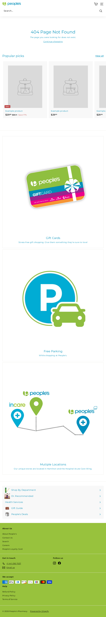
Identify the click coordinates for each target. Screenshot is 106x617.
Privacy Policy (8, 595)
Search (5, 541)
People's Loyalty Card (12, 549)
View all (99, 56)
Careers (5, 545)
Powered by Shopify (39, 611)
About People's (9, 534)
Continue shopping (53, 41)
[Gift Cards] (53, 186)
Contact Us (7, 538)
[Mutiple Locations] (53, 413)
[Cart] (96, 4)
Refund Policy (8, 592)
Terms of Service (10, 599)
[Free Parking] (53, 300)
